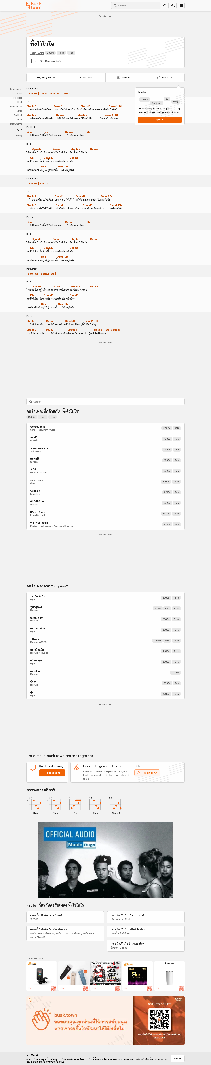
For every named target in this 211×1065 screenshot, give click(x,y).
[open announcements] (165, 5)
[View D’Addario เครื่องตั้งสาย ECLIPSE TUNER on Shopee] (41, 976)
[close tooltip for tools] (180, 92)
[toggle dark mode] (173, 5)
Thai (71, 52)
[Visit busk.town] (34, 5)
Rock (61, 52)
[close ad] (180, 1000)
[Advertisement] (105, 25)
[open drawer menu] (181, 5)
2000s (50, 52)
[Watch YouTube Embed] (105, 859)
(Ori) (44, 77)
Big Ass (37, 52)
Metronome (128, 77)
